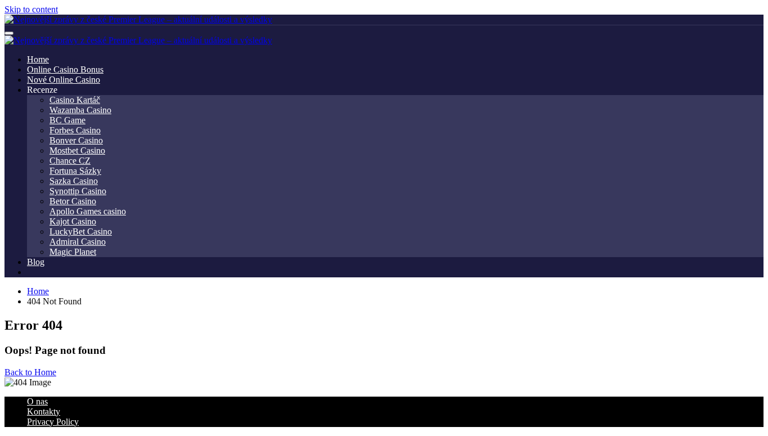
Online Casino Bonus (65, 69)
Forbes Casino (75, 130)
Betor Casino (72, 201)
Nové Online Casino (63, 79)
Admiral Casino (77, 241)
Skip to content (31, 9)
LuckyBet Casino (80, 231)
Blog (35, 262)
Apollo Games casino (87, 211)
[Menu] (8, 33)
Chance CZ (70, 160)
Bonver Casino (76, 140)
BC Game (67, 120)
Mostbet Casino (77, 150)
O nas (37, 401)
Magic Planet (72, 252)
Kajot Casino (72, 221)
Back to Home (30, 372)
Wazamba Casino (80, 110)
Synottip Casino (77, 191)
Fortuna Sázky (75, 171)
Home (38, 59)
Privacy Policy (53, 421)
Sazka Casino (73, 181)
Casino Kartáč (74, 100)
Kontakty (43, 411)
